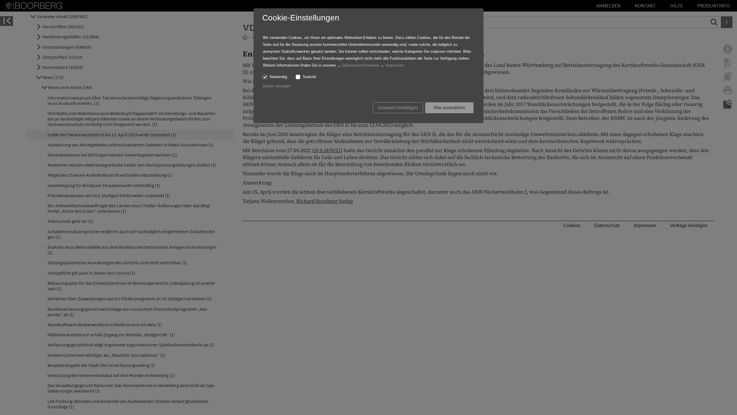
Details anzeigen (276, 86)
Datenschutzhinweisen (360, 65)
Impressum (394, 65)
